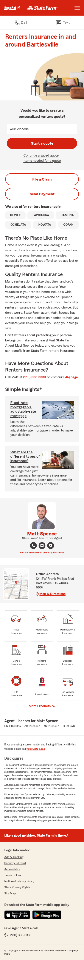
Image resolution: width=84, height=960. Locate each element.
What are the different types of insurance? (25, 456)
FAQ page (70, 377)
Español (10, 8)
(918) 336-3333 (34, 377)
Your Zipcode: (19, 129)
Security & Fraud (15, 863)
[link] (42, 8)
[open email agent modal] (42, 546)
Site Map (10, 893)
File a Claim (42, 179)
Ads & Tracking (13, 857)
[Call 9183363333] (33, 545)
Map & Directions (52, 594)
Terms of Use (12, 875)
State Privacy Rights (17, 887)
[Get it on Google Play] (46, 914)
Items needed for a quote (42, 160)
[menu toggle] (77, 8)
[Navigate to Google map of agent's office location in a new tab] (50, 545)
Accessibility (12, 869)
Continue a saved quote (41, 155)
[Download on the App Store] (17, 914)
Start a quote (42, 143)
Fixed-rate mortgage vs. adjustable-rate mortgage (23, 409)
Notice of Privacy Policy (19, 881)
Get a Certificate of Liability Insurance (42, 552)
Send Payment (42, 194)
